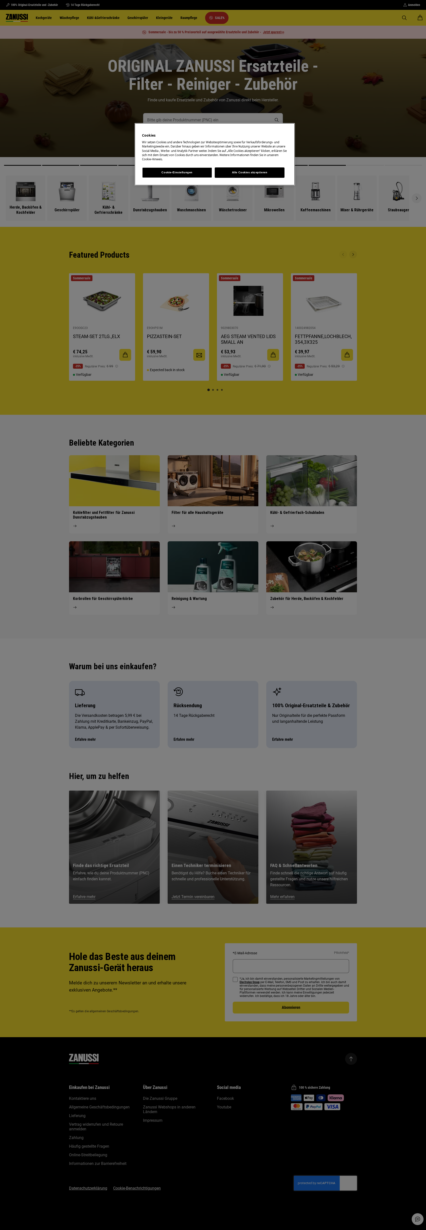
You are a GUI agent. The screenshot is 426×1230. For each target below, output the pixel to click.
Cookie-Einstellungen (176, 172)
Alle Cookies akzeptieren (249, 172)
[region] (215, 154)
